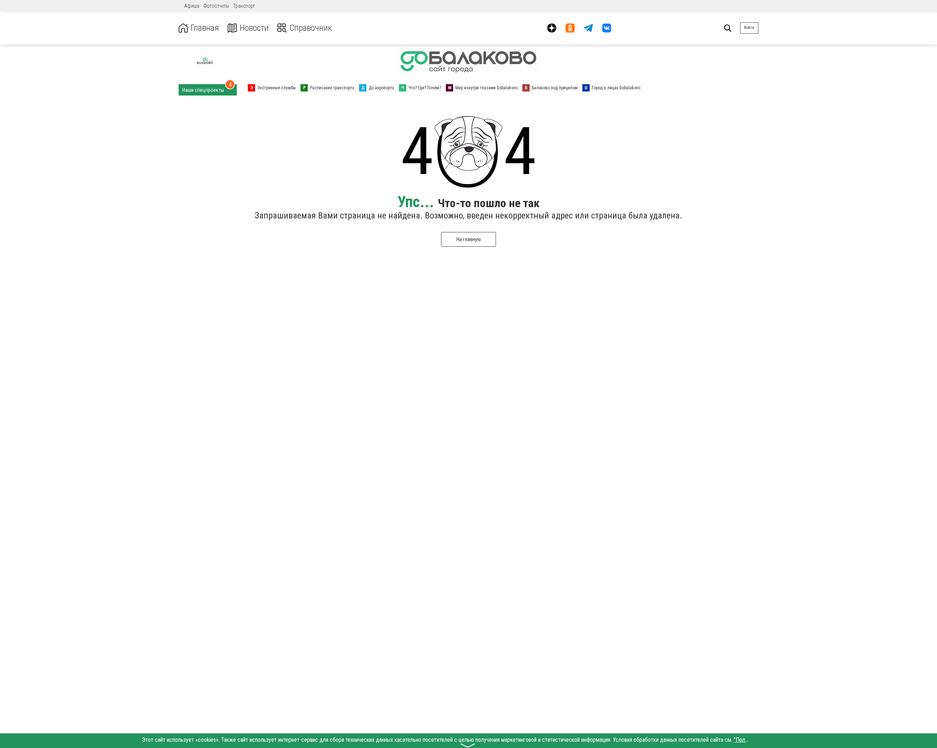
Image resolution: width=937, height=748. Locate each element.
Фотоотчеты (216, 6)
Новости (254, 28)
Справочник (311, 28)
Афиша (191, 6)
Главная (205, 28)
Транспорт (244, 6)
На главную (468, 239)
